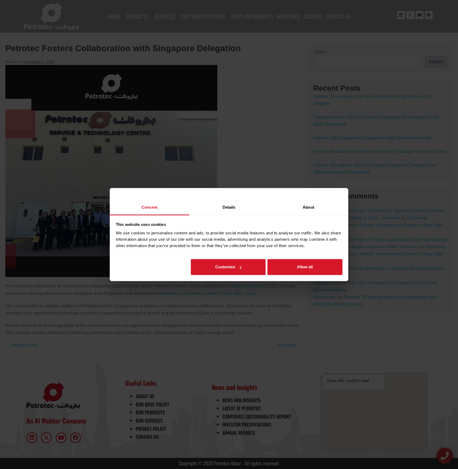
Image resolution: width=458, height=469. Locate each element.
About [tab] (308, 207)
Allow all (305, 267)
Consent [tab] (149, 207)
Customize (225, 267)
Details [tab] (229, 207)
